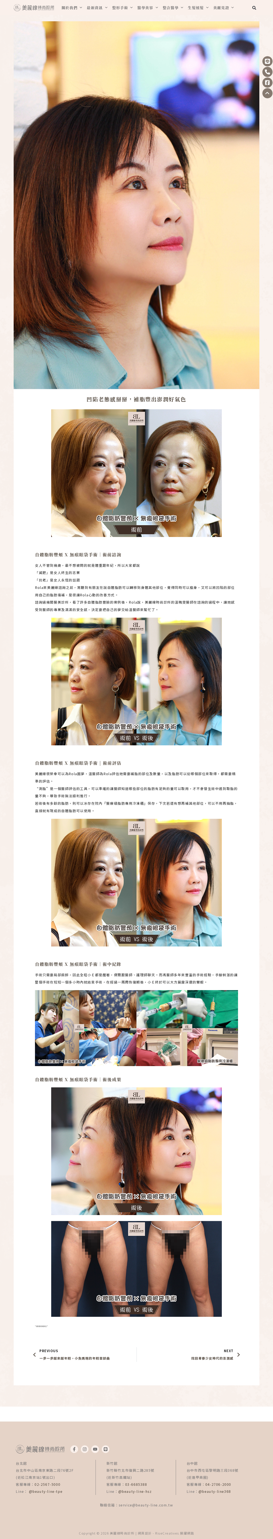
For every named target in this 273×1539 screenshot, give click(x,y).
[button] (254, 7)
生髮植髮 (196, 7)
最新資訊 (95, 7)
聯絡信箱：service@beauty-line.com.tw (136, 1505)
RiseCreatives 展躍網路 (174, 1533)
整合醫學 (171, 7)
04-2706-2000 (218, 1484)
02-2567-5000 (47, 1484)
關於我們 (70, 7)
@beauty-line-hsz (135, 1491)
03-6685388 (136, 1484)
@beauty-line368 (215, 1491)
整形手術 (120, 7)
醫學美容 (145, 7)
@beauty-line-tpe (46, 1491)
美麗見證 (221, 7)
